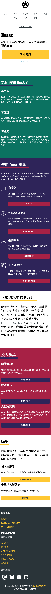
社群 (25, 18)
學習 (15, 14)
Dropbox (17, 323)
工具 (35, 14)
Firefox (5, 323)
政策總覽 (4, 563)
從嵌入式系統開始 (29, 281)
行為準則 (4, 543)
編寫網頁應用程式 (29, 231)
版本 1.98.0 (25, 62)
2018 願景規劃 (12, 176)
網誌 (35, 18)
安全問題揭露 (6, 555)
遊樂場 (25, 14)
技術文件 (4, 519)
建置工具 (29, 204)
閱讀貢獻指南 (25, 425)
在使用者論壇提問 (8, 527)
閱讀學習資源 (25, 380)
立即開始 (25, 54)
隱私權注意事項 (7, 559)
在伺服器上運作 (29, 256)
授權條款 (4, 547)
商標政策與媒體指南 (9, 551)
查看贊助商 (25, 498)
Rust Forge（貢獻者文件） (11, 523)
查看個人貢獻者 (25, 479)
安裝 (5, 14)
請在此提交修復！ (39, 586)
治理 (45, 14)
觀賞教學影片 (25, 401)
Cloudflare (35, 323)
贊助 (15, 18)
